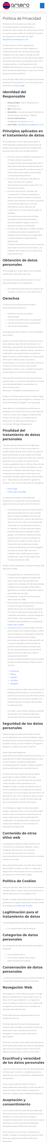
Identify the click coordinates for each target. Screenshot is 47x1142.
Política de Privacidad (17, 492)
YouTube (14, 680)
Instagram (14, 684)
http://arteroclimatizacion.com (15, 40)
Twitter (13, 674)
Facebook (14, 671)
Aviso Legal (19, 86)
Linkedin (13, 677)
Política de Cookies (16, 625)
